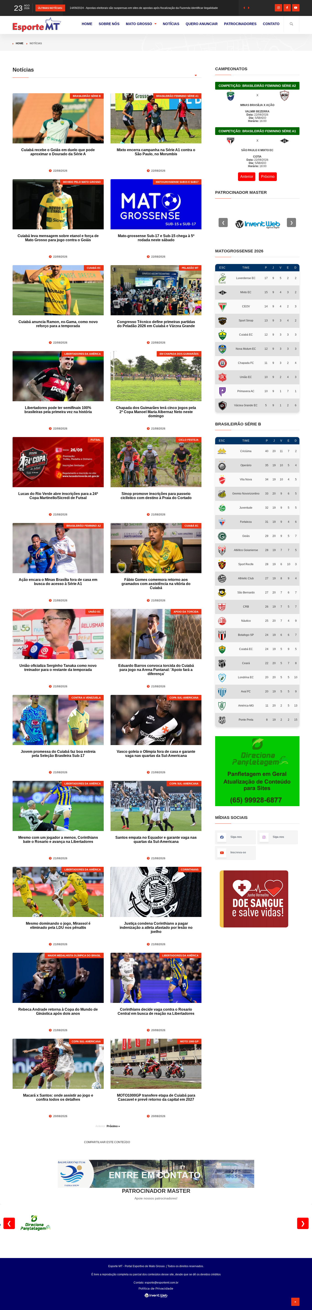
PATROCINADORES (240, 24)
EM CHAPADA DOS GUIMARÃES (179, 353)
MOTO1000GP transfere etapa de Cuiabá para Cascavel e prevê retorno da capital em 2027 (156, 1097)
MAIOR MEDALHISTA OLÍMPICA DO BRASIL (74, 955)
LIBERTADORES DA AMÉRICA (82, 353)
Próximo (268, 177)
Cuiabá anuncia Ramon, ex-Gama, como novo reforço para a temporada (58, 324)
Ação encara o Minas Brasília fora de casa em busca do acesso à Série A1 (58, 582)
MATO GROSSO (139, 24)
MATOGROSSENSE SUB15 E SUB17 (177, 182)
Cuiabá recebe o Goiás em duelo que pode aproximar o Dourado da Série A (58, 152)
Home (19, 43)
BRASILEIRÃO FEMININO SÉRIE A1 (177, 96)
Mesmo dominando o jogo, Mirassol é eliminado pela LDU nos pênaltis (58, 925)
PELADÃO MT (190, 268)
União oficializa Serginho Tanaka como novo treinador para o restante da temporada (58, 668)
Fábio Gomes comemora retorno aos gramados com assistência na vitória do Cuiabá (156, 584)
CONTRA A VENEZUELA (86, 697)
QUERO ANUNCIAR (202, 24)
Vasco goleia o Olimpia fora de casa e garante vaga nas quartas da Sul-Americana (156, 754)
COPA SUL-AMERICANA (183, 697)
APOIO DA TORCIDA (186, 611)
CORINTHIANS (189, 869)
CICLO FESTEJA (188, 439)
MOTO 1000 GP (189, 1041)
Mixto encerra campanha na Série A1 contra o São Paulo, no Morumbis (156, 152)
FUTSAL (96, 439)
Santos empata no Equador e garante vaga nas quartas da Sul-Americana (156, 840)
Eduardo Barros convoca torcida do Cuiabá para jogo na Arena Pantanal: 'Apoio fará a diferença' (156, 670)
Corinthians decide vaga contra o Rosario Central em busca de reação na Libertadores (156, 1011)
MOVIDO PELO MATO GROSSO (82, 182)
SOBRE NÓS (109, 24)
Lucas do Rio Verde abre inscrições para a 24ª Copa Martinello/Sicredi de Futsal (58, 496)
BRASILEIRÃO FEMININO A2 (83, 525)
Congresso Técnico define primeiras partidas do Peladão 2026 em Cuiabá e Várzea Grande (156, 324)
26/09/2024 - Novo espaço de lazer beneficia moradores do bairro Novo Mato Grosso (122, 8)
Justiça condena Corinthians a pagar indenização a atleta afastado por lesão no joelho (156, 928)
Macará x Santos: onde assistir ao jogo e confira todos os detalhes (58, 1097)
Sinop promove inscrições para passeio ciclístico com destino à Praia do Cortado (156, 496)
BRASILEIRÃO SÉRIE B (87, 96)
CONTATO (271, 24)
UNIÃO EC (94, 611)
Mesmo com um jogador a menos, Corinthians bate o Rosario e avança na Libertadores (58, 840)
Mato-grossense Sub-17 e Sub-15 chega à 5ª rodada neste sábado (156, 238)
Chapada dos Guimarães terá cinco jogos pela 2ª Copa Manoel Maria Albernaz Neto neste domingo (156, 412)
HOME (87, 24)
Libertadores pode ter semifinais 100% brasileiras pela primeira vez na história (58, 410)
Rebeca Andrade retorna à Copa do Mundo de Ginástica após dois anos (58, 1011)
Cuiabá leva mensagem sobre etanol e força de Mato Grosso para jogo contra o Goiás (58, 238)
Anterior (246, 177)
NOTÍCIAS (171, 24)
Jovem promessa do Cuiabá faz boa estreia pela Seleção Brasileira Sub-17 (58, 754)
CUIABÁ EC (94, 268)
